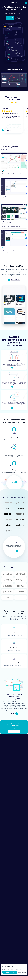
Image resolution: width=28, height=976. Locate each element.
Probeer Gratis (10, 18)
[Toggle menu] (1, 3)
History (10, 35)
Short (16, 34)
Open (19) (6, 35)
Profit (6, 37)
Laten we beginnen (14, 731)
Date (9, 37)
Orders (13, 34)
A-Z (12, 37)
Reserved (19, 34)
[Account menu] (26, 3)
